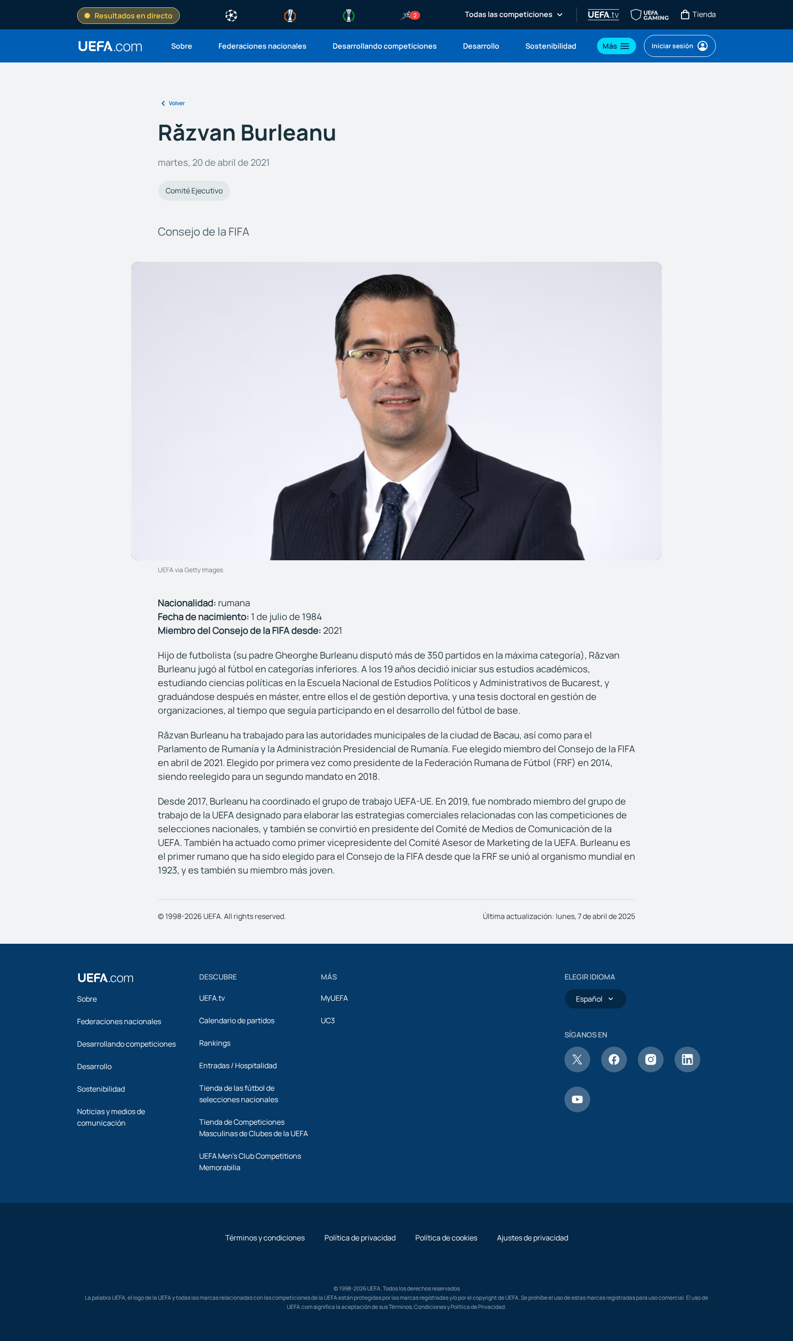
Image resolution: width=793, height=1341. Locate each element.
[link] (181, 46)
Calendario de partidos (236, 1020)
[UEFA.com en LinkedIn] (687, 1070)
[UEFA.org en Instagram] (651, 1070)
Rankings (214, 1043)
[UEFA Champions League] (231, 15)
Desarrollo (94, 1066)
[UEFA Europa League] (290, 15)
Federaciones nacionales (119, 1021)
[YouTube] (577, 1109)
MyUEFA (334, 998)
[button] (617, 46)
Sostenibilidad (101, 1089)
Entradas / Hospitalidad (238, 1065)
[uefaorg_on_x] (577, 1070)
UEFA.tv (212, 998)
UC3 (328, 1020)
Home (110, 46)
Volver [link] (177, 103)
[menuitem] (183, 46)
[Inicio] (105, 977)
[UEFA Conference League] (348, 15)
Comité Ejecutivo (194, 191)
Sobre (87, 999)
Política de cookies (446, 1238)
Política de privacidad (360, 1238)
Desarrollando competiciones (126, 1044)
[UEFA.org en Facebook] (614, 1070)
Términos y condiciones (265, 1238)
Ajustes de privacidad (532, 1238)
